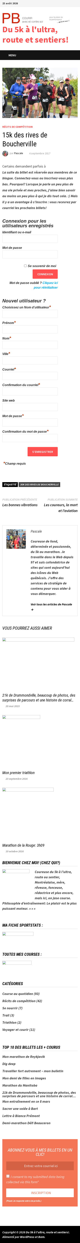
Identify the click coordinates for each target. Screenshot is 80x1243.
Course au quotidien (17, 993)
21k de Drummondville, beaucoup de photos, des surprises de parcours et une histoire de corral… (38, 697)
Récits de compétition (17, 126)
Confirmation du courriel (21, 384)
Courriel (9, 369)
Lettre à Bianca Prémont (21, 1116)
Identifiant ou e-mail (16, 232)
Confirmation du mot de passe (25, 431)
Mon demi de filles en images (24, 1078)
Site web (8, 400)
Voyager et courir (15, 1029)
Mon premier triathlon (18, 772)
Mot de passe (12, 247)
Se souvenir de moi (42, 266)
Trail (5, 1015)
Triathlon (9, 1022)
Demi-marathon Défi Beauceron (26, 1123)
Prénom (9, 322)
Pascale (18, 153)
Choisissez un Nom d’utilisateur (26, 307)
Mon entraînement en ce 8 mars (26, 1101)
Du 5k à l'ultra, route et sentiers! (35, 34)
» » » (32, 908)
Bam (41, 1237)
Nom (6, 338)
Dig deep (9, 1064)
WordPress (27, 1237)
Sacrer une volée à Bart (20, 1108)
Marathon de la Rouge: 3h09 (23, 845)
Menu (12, 55)
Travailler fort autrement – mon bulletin (32, 1071)
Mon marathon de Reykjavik (23, 1056)
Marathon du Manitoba (19, 1085)
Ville (6, 353)
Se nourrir (10, 1008)
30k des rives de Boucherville (39, 484)
